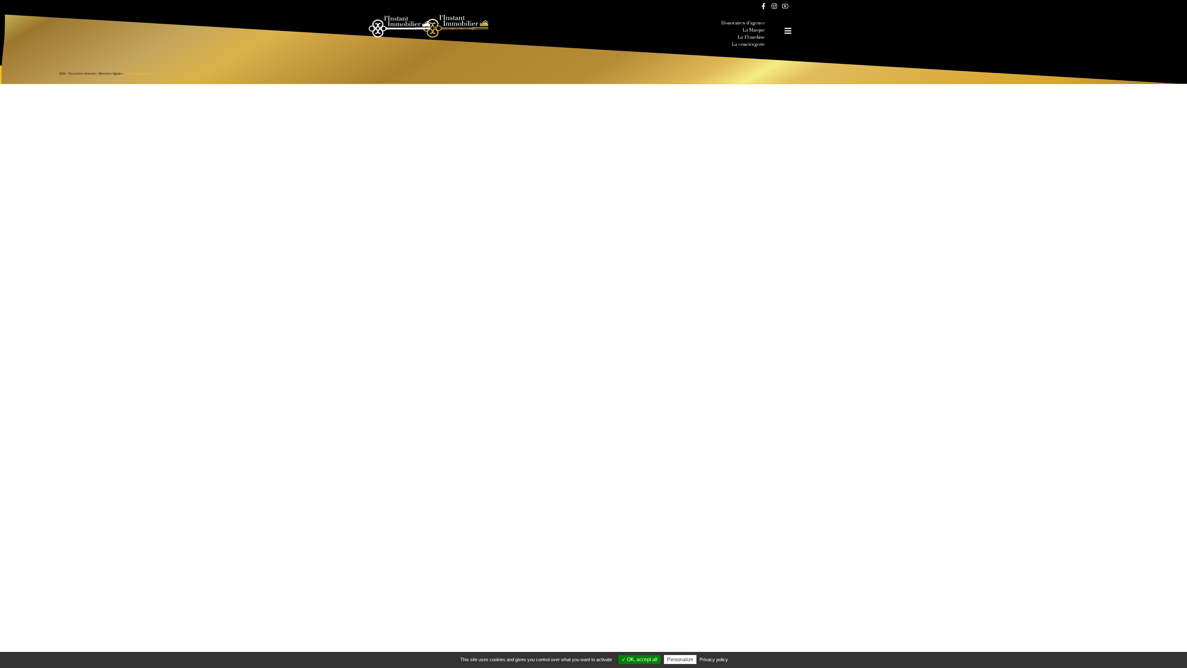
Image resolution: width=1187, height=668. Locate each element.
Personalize (680, 659)
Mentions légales (110, 73)
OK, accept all (641, 659)
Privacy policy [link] (714, 659)
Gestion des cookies (138, 73)
